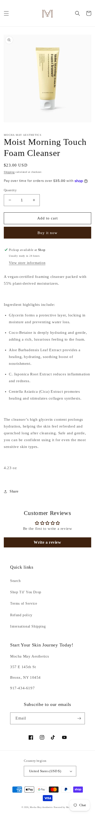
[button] (6, 13)
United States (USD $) (45, 771)
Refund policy (21, 615)
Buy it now (47, 233)
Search (15, 581)
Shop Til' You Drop (25, 592)
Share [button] (14, 491)
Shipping (9, 172)
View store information (27, 263)
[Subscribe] (79, 718)
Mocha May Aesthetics (41, 807)
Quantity (10, 190)
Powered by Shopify (64, 807)
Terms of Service (23, 603)
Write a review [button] (47, 542)
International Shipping (28, 626)
